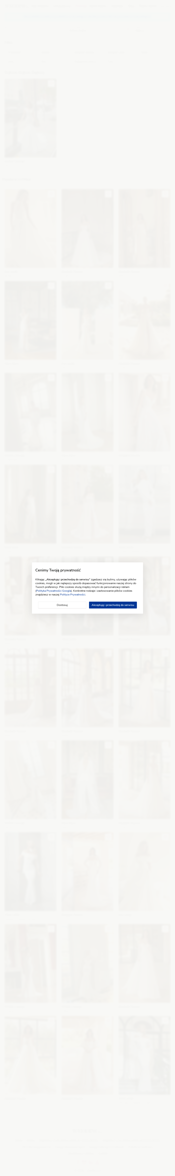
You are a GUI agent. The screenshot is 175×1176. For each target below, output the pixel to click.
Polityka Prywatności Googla (53, 591)
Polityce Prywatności (72, 594)
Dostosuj (62, 605)
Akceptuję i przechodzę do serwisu (113, 605)
